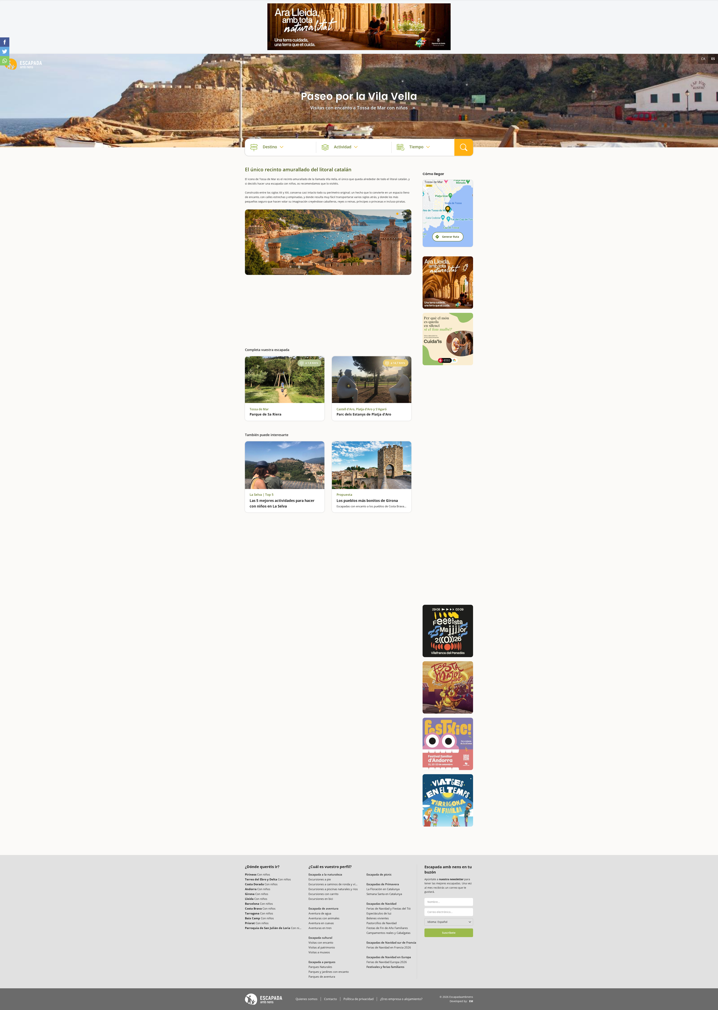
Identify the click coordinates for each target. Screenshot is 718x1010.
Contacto (330, 999)
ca (703, 59)
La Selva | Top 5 (262, 495)
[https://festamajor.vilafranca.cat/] (448, 631)
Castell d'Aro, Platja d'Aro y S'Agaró (362, 409)
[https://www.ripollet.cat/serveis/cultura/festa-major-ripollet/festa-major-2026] (448, 687)
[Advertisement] (328, 308)
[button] (397, 214)
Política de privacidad (358, 999)
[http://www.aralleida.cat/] (359, 26)
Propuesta (344, 495)
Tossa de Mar (259, 409)
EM (471, 1001)
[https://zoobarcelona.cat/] (448, 339)
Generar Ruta (450, 236)
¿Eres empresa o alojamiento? (401, 999)
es (713, 59)
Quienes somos (306, 999)
